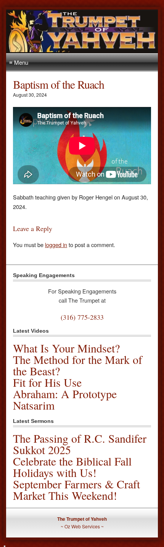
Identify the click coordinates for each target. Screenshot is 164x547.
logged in (56, 245)
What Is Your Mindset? (66, 348)
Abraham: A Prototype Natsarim (65, 399)
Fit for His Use (47, 382)
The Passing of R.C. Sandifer (79, 438)
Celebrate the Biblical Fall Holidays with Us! (72, 466)
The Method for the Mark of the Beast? (77, 365)
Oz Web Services (82, 526)
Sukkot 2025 (42, 449)
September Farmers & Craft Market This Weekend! (76, 489)
